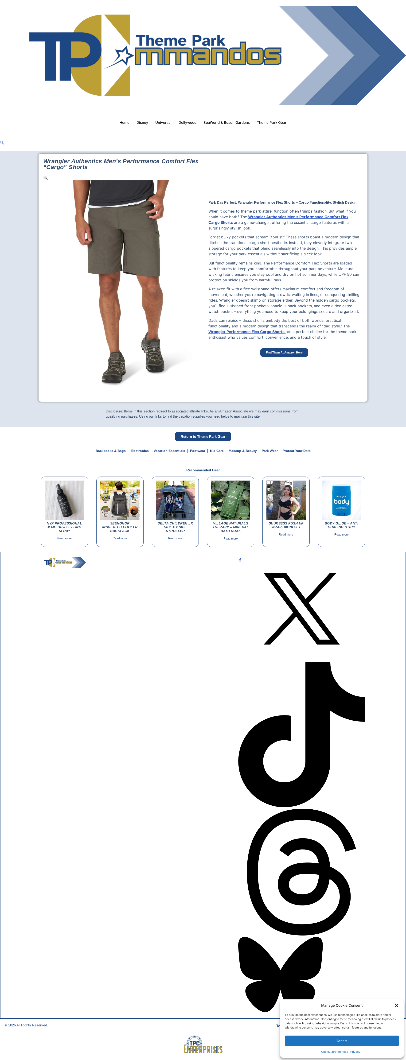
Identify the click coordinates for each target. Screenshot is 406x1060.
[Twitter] (301, 610)
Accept (341, 1041)
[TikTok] (301, 735)
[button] (396, 1005)
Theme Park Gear (271, 122)
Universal (163, 122)
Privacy (355, 1051)
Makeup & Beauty (243, 451)
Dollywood (187, 122)
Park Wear (270, 451)
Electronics (140, 451)
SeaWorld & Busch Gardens (226, 122)
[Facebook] (301, 560)
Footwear (197, 451)
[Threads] (301, 873)
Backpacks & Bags (111, 451)
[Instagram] (301, 659)
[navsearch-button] (2, 143)
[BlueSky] (301, 975)
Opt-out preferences (334, 1051)
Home (124, 122)
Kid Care (217, 451)
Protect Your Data (297, 451)
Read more (64, 538)
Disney (142, 122)
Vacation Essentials (169, 451)
